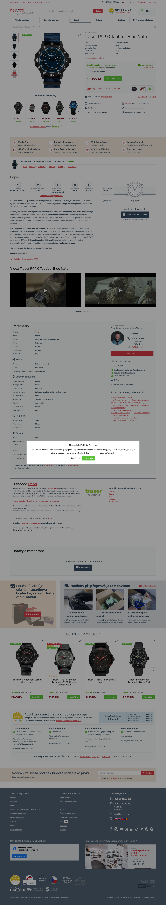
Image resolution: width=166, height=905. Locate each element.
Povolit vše (88, 458)
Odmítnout (75, 458)
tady (113, 453)
